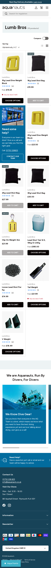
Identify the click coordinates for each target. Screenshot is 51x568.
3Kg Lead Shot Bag (36, 193)
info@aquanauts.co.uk (11, 482)
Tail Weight (32, 287)
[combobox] (25, 13)
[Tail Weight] (38, 270)
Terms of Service (29, 560)
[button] (41, 7)
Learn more (37, 2)
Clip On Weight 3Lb (11, 240)
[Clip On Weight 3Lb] (12, 223)
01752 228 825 (8, 479)
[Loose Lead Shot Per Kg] (12, 270)
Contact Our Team (13, 157)
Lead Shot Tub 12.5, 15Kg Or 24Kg (36, 241)
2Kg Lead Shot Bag (11, 193)
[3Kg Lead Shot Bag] (38, 176)
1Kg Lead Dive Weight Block (12, 81)
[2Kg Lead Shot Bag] (12, 176)
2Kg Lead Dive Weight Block (37, 136)
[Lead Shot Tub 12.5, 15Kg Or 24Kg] (38, 223)
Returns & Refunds (16, 560)
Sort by (5, 44)
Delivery (5, 560)
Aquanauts (10, 556)
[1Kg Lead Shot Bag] (38, 63)
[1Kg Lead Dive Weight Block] (12, 63)
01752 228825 (12, 150)
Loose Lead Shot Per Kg (11, 288)
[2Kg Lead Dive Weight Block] (38, 118)
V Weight (6, 339)
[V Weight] (12, 322)
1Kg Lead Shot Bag (36, 80)
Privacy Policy (24, 562)
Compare (37, 38)
